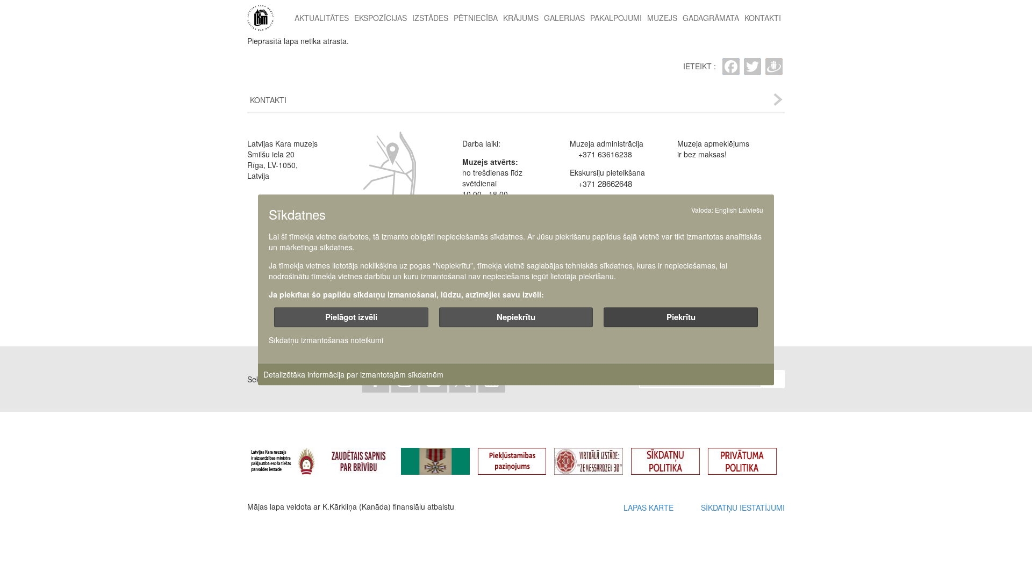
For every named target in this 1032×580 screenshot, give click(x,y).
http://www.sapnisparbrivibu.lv (366, 457)
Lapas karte (648, 507)
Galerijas (564, 17)
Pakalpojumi (616, 17)
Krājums (521, 17)
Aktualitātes (322, 17)
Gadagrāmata (711, 17)
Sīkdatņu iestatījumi (743, 507)
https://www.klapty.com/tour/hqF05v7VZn (596, 457)
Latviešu (751, 209)
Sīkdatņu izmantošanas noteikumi (326, 340)
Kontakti (762, 17)
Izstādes (430, 17)
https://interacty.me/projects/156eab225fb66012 (443, 457)
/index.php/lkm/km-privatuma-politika (750, 457)
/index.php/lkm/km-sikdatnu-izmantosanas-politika (673, 457)
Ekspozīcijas (380, 17)
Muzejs (662, 17)
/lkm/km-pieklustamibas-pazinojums (520, 457)
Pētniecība (476, 17)
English (726, 209)
